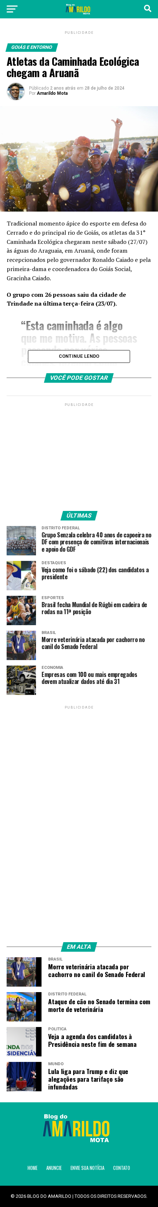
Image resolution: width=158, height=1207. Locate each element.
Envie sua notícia (87, 1167)
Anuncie (54, 1167)
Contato (121, 1167)
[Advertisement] (79, 454)
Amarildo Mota (52, 93)
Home (32, 1167)
